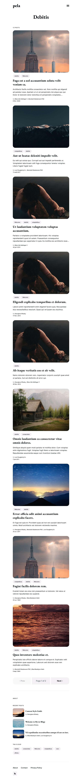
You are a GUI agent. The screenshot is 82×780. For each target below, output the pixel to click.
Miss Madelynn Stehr (33, 598)
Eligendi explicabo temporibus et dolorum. (39, 302)
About (15, 768)
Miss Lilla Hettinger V (21, 99)
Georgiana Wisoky (20, 313)
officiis (16, 753)
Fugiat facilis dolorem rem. (30, 586)
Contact (24, 768)
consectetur (26, 434)
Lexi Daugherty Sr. (20, 170)
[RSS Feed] (15, 773)
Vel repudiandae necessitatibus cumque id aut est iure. (47, 732)
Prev (23, 681)
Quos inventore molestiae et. (31, 655)
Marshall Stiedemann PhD (36, 99)
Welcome (25, 76)
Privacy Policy (36, 768)
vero (57, 749)
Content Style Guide (33, 711)
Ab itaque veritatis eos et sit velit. (34, 370)
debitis (17, 76)
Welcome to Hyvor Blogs (35, 722)
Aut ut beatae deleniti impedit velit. (35, 155)
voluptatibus (18, 151)
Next (59, 681)
